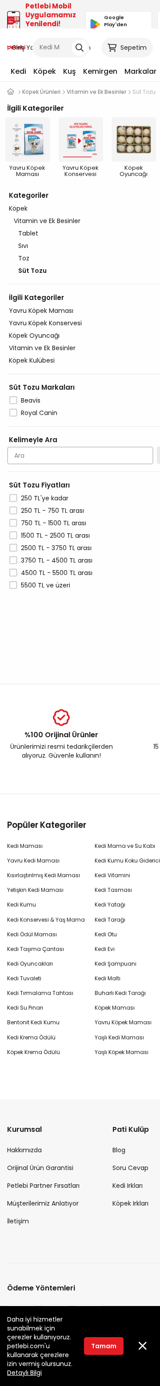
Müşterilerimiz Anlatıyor (43, 1203)
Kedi (18, 71)
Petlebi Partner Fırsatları (43, 1185)
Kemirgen (100, 71)
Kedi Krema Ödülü (31, 1037)
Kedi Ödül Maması (32, 934)
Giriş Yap (25, 47)
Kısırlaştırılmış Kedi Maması (43, 875)
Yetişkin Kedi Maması (35, 890)
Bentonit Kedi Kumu (33, 1022)
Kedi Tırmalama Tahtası (40, 993)
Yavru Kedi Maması (33, 860)
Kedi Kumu (21, 904)
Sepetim (133, 47)
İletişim (18, 1221)
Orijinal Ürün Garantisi (40, 1167)
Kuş (69, 71)
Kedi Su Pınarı (25, 1007)
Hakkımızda (24, 1150)
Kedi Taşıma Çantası (35, 949)
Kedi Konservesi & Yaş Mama (46, 919)
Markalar (140, 71)
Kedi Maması (25, 846)
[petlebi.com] (10, 92)
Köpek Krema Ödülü (33, 1052)
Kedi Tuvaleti (24, 978)
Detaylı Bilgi (24, 1372)
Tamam (103, 1346)
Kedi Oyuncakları (30, 963)
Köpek (44, 71)
